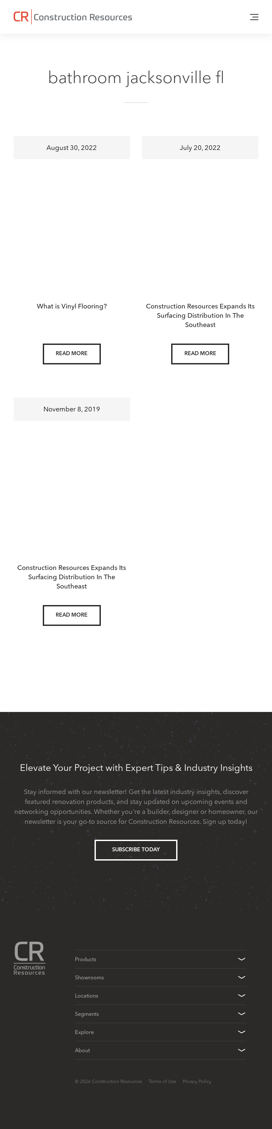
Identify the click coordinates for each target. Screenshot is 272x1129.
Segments (87, 1014)
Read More (72, 353)
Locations (86, 995)
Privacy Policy (197, 1081)
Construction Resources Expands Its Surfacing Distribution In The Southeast (200, 315)
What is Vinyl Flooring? (72, 306)
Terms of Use (162, 1081)
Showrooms (89, 977)
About (82, 1050)
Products (85, 959)
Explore (84, 1032)
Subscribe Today (136, 850)
